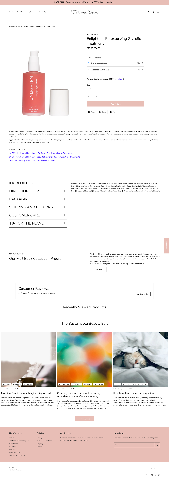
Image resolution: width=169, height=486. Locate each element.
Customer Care (14, 453)
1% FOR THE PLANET (27, 223)
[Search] (153, 12)
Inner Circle (13, 447)
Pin (114, 112)
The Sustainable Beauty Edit (19, 441)
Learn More (98, 269)
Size (88, 85)
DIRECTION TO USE (26, 191)
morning (17, 384)
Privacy (39, 438)
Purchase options (94, 58)
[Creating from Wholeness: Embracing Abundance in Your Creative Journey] (84, 359)
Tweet (93, 112)
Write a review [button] (143, 294)
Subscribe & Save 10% (100, 70)
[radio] (89, 63)
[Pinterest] (159, 475)
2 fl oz (91, 89)
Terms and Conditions (45, 441)
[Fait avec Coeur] (84, 12)
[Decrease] (88, 96)
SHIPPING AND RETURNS (31, 207)
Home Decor (43, 12)
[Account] (148, 12)
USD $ (153, 469)
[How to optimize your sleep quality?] (140, 359)
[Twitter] (152, 475)
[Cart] (158, 12)
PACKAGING (19, 199)
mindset (6, 384)
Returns (40, 447)
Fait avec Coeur (19, 468)
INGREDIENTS (21, 183)
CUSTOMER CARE (24, 215)
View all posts (84, 419)
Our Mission (13, 444)
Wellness (30, 12)
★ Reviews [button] (166, 245)
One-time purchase (99, 63)
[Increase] (96, 96)
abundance (64, 384)
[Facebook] (149, 475)
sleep (117, 384)
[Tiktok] (156, 475)
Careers (12, 450)
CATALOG (18, 26)
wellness (28, 384)
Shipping (40, 444)
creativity (76, 384)
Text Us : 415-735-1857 (17, 456)
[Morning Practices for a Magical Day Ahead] (28, 359)
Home (11, 12)
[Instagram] (146, 475)
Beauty (20, 12)
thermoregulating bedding (135, 384)
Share (104, 112)
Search (11, 438)
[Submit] (157, 444)
